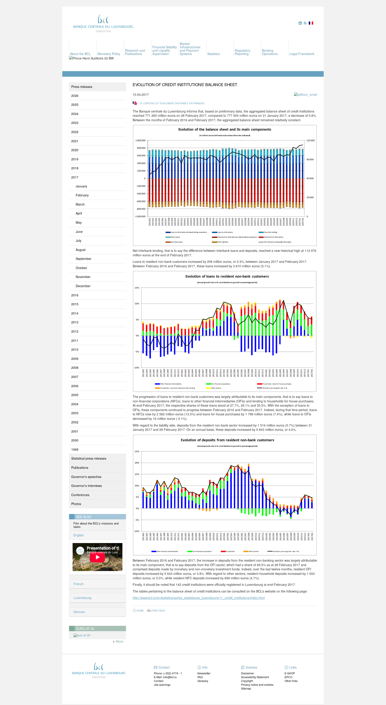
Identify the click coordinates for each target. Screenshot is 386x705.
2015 (74, 304)
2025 (74, 104)
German (79, 611)
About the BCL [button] (80, 53)
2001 (74, 431)
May (79, 222)
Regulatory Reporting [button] (242, 52)
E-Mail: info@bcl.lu (165, 677)
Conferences (80, 495)
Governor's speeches (86, 476)
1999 (74, 449)
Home (140, 610)
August (81, 249)
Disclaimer (247, 673)
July (78, 240)
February (82, 195)
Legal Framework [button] (302, 53)
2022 (74, 132)
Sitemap (246, 688)
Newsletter (203, 673)
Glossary (202, 681)
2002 (74, 422)
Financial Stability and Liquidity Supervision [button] (164, 50)
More (119, 641)
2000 (74, 440)
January (81, 186)
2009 (74, 358)
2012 (74, 331)
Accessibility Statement (255, 677)
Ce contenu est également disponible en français (171, 103)
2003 (74, 413)
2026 (74, 95)
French (78, 584)
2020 (74, 150)
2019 (74, 159)
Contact (158, 681)
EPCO (288, 677)
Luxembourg (82, 597)
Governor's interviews (86, 485)
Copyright (247, 681)
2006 (74, 386)
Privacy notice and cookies (257, 684)
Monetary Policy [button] (109, 53)
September (83, 258)
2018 (74, 168)
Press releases (81, 86)
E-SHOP (290, 673)
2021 (74, 141)
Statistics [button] (213, 53)
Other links (291, 681)
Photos (76, 503)
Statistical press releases (88, 458)
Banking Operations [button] (270, 52)
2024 (74, 113)
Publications (79, 467)
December (83, 286)
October (81, 267)
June (79, 231)
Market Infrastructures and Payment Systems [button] (190, 48)
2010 (74, 349)
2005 (74, 395)
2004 (74, 404)
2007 (74, 376)
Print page (158, 610)
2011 (74, 340)
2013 (74, 322)
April (79, 213)
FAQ (200, 677)
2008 (74, 367)
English (78, 535)
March (80, 204)
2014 (74, 313)
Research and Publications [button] (135, 52)
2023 (74, 122)
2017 (74, 177)
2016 (74, 295)
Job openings (162, 684)
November (83, 276)
